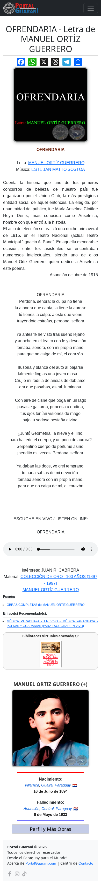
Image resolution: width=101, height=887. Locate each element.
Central (47, 808)
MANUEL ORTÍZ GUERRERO (56, 163)
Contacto (85, 863)
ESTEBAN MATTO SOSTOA (58, 169)
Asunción (31, 808)
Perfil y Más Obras (50, 829)
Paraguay (63, 785)
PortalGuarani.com (40, 863)
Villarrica (32, 785)
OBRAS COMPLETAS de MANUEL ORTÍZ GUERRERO (45, 605)
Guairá (47, 785)
